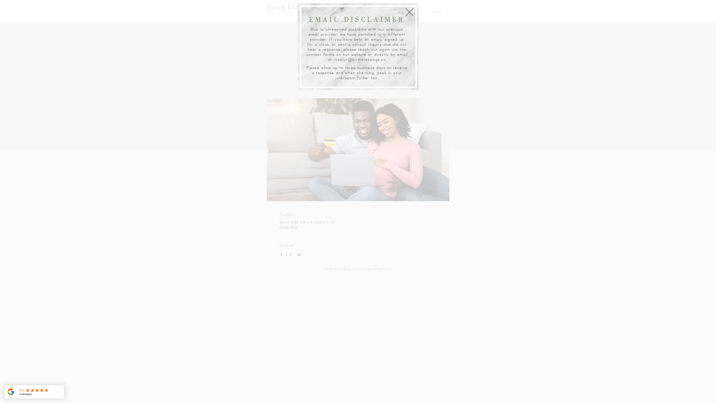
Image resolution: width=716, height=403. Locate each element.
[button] (409, 12)
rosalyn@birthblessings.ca (360, 59)
